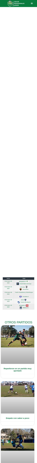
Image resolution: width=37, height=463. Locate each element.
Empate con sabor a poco (17, 418)
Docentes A (25, 296)
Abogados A (22, 305)
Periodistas (25, 289)
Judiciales (22, 287)
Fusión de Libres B (25, 302)
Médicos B (25, 307)
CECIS (22, 300)
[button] (31, 3)
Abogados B (22, 281)
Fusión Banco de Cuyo (25, 283)
